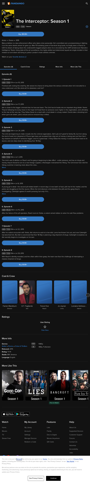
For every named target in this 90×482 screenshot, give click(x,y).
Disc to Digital (52, 435)
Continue (53, 478)
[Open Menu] (3, 3)
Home (4, 427)
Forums (72, 438)
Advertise (72, 445)
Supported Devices (76, 431)
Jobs (71, 453)
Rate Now (45, 330)
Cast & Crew (25, 67)
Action (4, 346)
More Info (59, 67)
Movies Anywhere (53, 438)
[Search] (86, 3)
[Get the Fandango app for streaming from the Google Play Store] (22, 414)
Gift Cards (50, 442)
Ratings (42, 67)
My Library (28, 427)
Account (27, 431)
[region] (45, 469)
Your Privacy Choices (36, 478)
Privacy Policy (78, 459)
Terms (45, 459)
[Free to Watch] (59, 385)
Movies (4, 431)
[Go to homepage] (16, 3)
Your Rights (70, 461)
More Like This (76, 67)
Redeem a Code (30, 442)
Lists (48, 427)
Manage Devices (30, 438)
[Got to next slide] (88, 295)
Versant (19, 459)
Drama (10, 346)
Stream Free (6, 438)
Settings (27, 435)
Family (49, 431)
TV (3, 435)
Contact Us (73, 442)
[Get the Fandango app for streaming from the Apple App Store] (8, 414)
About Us (72, 427)
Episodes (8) (8, 67)
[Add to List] (87, 26)
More (4, 167)
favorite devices (18, 57)
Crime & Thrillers (21, 346)
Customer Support (75, 435)
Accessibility (73, 449)
